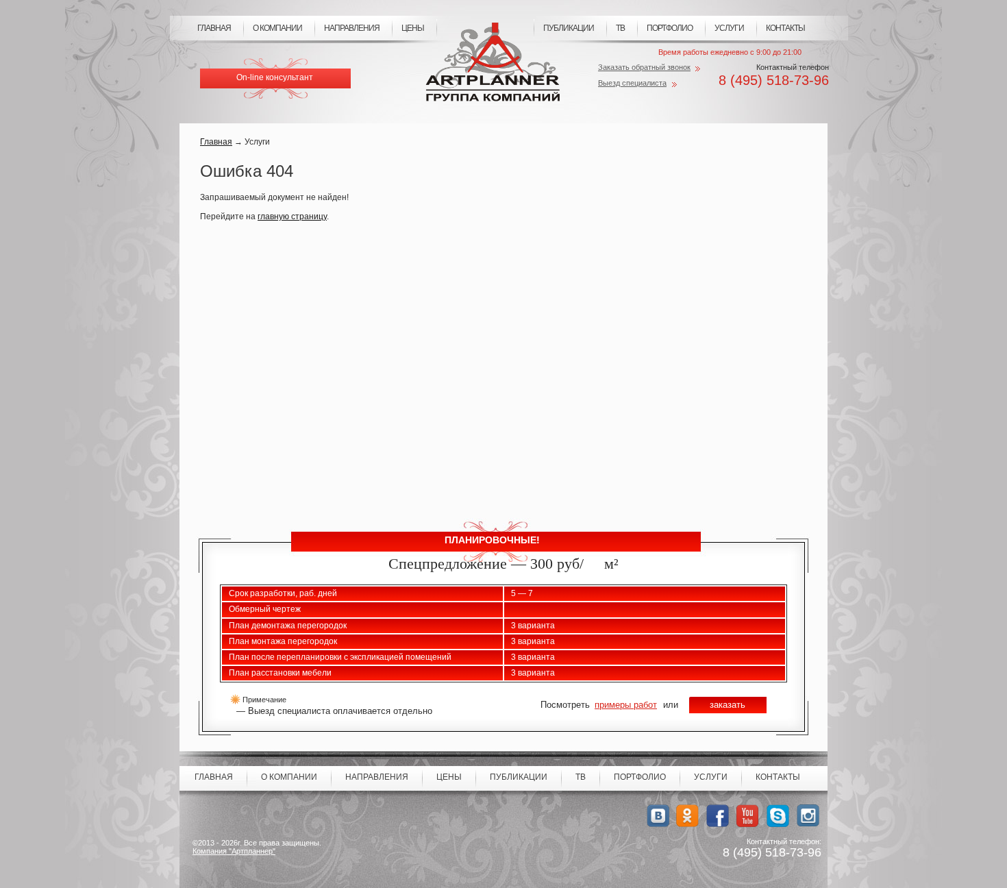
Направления (352, 28)
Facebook (718, 816)
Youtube (748, 816)
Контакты (785, 28)
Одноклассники (687, 816)
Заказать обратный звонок (644, 67)
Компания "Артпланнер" (233, 851)
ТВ (620, 28)
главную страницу (292, 216)
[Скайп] (778, 816)
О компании (277, 28)
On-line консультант (274, 77)
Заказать (727, 705)
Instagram (808, 816)
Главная (214, 28)
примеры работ (626, 705)
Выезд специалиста (632, 83)
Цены (412, 28)
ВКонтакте (657, 816)
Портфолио (670, 28)
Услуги (729, 28)
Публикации (568, 28)
